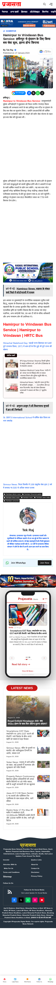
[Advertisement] (28, 150)
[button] (44, 4)
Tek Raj (9, 50)
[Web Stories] (27, 980)
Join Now (44, 563)
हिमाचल (24, 11)
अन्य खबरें (14, 11)
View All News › (28, 671)
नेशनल (5, 11)
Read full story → (21, 664)
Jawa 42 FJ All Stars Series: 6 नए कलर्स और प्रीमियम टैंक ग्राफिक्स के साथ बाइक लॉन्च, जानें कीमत (20, 797)
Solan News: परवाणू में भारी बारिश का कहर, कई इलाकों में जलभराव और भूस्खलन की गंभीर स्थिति (20, 765)
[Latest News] (15, 980)
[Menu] (51, 4)
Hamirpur (11, 31)
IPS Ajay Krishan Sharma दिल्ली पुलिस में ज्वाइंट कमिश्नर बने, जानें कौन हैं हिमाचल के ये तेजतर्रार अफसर (35, 363)
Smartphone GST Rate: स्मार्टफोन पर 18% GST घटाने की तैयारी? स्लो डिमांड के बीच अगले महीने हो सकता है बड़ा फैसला (20, 735)
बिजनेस (45, 11)
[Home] (4, 980)
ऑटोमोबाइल (35, 11)
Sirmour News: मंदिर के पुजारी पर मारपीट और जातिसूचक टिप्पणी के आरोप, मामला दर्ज (20, 750)
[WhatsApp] (39, 980)
